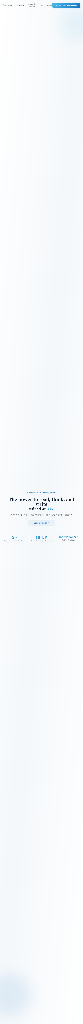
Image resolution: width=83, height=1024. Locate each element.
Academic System (32, 5)
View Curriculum (41, 523)
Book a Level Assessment (66, 5)
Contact (49, 5)
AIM (10, 5)
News (41, 5)
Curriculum (21, 5)
